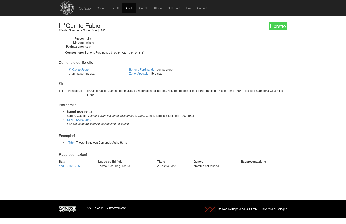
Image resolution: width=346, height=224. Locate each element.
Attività (157, 8)
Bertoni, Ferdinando (141, 69)
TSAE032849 (82, 120)
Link (188, 8)
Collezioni (174, 8)
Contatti (202, 8)
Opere (101, 8)
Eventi (115, 8)
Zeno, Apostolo (138, 73)
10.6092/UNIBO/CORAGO (109, 208)
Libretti (129, 8)
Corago (85, 8)
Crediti (143, 8)
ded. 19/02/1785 (69, 166)
